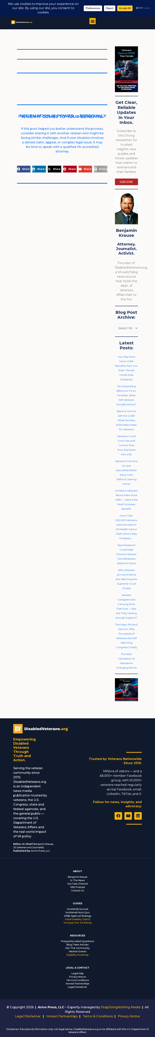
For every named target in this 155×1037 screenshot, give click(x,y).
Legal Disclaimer (77, 987)
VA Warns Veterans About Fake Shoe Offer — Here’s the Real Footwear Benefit (126, 499)
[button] (92, 21)
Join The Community (77, 948)
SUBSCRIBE (126, 182)
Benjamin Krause (77, 876)
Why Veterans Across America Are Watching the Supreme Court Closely (126, 579)
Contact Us (77, 890)
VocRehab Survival (77, 909)
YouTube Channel (77, 883)
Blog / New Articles (77, 944)
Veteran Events (77, 951)
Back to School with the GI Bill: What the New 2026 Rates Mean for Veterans (126, 420)
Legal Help (77, 973)
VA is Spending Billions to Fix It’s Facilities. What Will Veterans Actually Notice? (126, 395)
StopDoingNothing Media (120, 1007)
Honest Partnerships (77, 983)
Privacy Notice (77, 976)
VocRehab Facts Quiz (77, 912)
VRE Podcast (77, 887)
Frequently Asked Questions (77, 941)
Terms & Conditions (77, 980)
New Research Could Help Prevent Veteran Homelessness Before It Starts (126, 554)
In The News (77, 880)
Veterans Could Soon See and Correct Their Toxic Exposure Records (126, 445)
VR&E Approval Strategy (77, 915)
